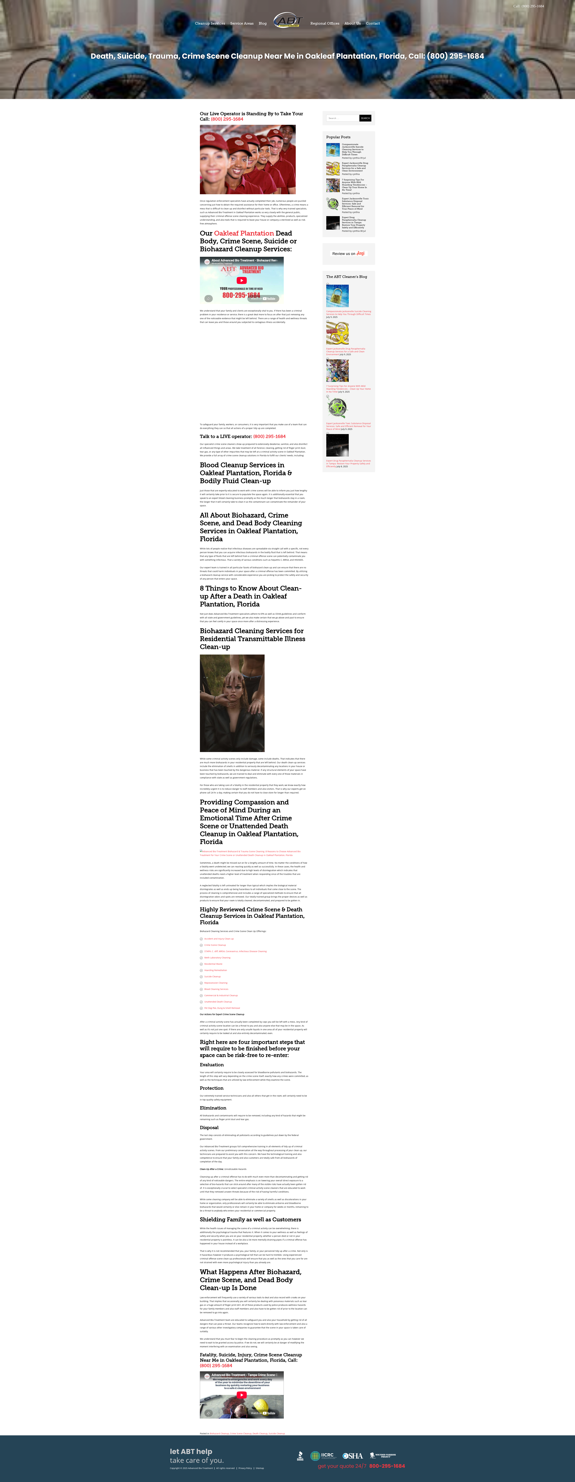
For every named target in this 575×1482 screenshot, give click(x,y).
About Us (353, 23)
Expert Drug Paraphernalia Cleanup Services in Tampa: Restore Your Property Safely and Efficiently (354, 222)
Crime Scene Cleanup (241, 1433)
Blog (263, 23)
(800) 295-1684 (227, 119)
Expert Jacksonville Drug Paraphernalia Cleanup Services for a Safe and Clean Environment (355, 167)
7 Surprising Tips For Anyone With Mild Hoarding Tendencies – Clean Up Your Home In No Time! (354, 184)
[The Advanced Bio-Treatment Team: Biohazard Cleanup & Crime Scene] (254, 855)
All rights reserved (225, 1468)
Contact (373, 23)
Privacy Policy (245, 1468)
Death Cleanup (260, 1433)
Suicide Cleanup (277, 1433)
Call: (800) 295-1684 (528, 6)
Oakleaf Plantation (244, 233)
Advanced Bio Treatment (288, 19)
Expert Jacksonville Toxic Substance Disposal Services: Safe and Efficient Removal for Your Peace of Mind (355, 203)
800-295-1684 (387, 1466)
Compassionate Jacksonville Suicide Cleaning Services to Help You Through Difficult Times (353, 149)
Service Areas (242, 23)
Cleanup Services (210, 23)
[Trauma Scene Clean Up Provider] (248, 193)
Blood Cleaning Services (216, 989)
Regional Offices (324, 23)
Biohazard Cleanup (219, 1433)
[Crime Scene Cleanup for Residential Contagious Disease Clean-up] (232, 751)
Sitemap (260, 1468)
